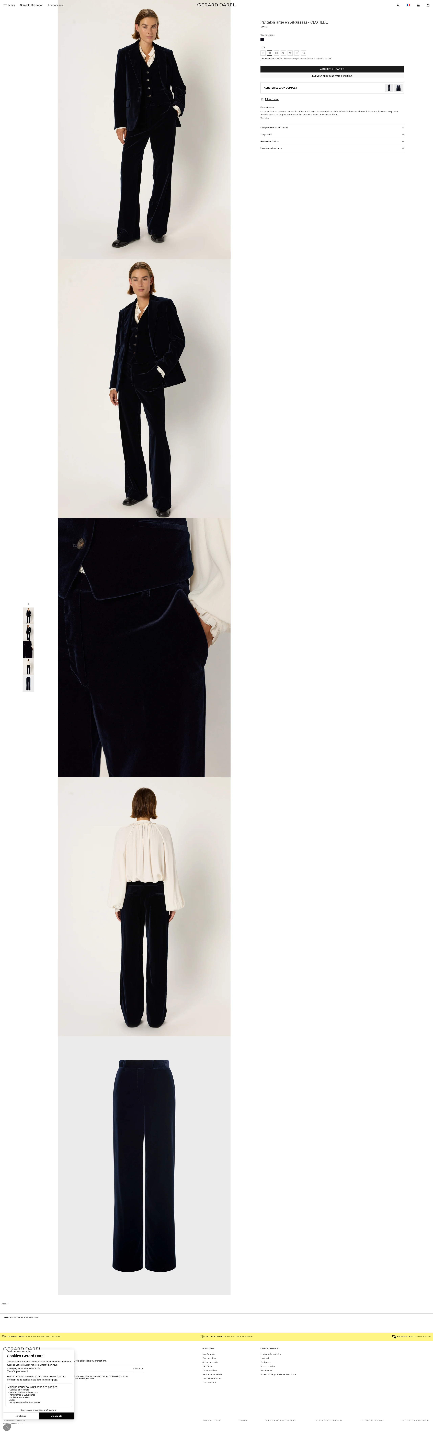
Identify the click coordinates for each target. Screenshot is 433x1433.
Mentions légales (211, 1420)
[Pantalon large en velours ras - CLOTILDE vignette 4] (28, 666)
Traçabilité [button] (266, 134)
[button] (271, 59)
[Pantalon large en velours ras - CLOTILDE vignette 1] (28, 615)
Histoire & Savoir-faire (270, 1354)
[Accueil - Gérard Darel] (216, 5)
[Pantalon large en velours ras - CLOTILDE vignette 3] (28, 649)
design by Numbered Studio (13, 1423)
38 (276, 53)
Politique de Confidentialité (98, 1376)
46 (303, 53)
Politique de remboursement (416, 1420)
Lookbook (264, 1358)
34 (263, 53)
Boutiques (265, 1362)
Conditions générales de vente (280, 1420)
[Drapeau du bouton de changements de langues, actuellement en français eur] (408, 5)
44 (297, 53)
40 (283, 53)
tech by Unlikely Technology (14, 1420)
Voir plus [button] (264, 118)
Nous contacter (267, 1366)
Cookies (243, 1420)
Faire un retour (209, 1358)
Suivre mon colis (210, 1362)
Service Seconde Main (212, 1374)
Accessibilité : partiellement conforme (278, 1374)
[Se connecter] (418, 5)
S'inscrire (138, 1368)
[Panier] (428, 5)
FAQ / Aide (207, 1366)
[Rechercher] (398, 5)
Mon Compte (208, 1354)
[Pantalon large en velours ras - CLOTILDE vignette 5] (28, 683)
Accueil (5, 1303)
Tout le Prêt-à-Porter (211, 1378)
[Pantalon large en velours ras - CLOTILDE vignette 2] (28, 632)
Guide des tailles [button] (269, 141)
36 (270, 53)
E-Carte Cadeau (209, 1370)
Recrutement (266, 1370)
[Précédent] (28, 604)
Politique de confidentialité (328, 1420)
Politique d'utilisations (372, 1420)
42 (290, 53)
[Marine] (262, 39)
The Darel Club (209, 1383)
